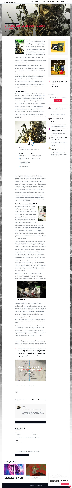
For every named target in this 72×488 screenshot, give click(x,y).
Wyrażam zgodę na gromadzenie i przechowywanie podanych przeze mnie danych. (28, 451)
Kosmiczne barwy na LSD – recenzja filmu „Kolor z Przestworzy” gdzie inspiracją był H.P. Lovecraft (14, 478)
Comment (16, 440)
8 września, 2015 (36, 477)
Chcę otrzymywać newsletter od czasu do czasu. (58, 97)
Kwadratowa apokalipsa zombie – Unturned (36, 478)
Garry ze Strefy (54, 108)
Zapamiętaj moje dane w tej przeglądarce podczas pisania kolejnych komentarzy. (28, 437)
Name (16, 432)
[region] (59, 479)
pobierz (31, 372)
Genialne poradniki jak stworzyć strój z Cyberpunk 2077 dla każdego (58, 120)
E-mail (32, 432)
